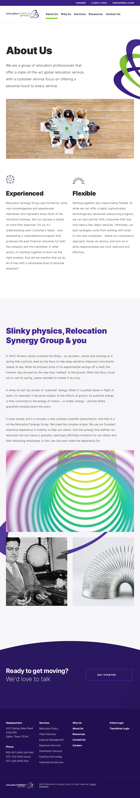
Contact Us (113, 14)
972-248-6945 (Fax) (17, 760)
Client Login (99, 3)
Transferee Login (123, 3)
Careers (81, 3)
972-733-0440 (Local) (18, 756)
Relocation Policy (48, 728)
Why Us (66, 14)
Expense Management (51, 739)
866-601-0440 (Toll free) (20, 752)
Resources (96, 14)
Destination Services (50, 750)
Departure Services (50, 745)
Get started (106, 674)
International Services (51, 762)
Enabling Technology (50, 756)
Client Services (47, 734)
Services (80, 14)
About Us (52, 14)
